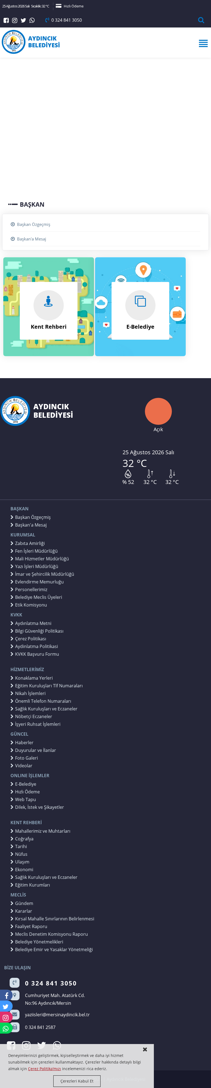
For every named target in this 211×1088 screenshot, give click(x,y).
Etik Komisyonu (31, 605)
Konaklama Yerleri (34, 678)
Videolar (23, 766)
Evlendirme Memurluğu (39, 582)
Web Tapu (25, 799)
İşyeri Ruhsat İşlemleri (37, 724)
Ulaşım (22, 862)
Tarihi (21, 846)
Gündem (24, 903)
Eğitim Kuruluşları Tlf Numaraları (49, 686)
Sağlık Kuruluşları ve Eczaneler (46, 709)
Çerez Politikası (30, 639)
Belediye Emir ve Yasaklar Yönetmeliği (54, 949)
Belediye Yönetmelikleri (39, 942)
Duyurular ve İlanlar (35, 750)
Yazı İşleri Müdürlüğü (36, 566)
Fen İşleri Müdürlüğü (36, 551)
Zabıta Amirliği (30, 543)
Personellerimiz (31, 589)
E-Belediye (25, 784)
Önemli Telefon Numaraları (43, 701)
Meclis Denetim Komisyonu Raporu (51, 934)
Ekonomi (24, 869)
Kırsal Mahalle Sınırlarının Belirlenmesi (54, 919)
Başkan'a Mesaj (31, 239)
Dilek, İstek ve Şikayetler (39, 807)
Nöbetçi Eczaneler (33, 716)
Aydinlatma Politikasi (36, 646)
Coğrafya (24, 839)
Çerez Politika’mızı (44, 1068)
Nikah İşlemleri (30, 693)
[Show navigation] (105, 44)
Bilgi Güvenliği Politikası (39, 631)
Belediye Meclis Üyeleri (38, 597)
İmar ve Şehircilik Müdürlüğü (44, 574)
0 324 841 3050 (66, 20)
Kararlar (23, 911)
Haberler (24, 743)
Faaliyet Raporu (31, 926)
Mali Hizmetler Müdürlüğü (42, 559)
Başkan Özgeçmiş (33, 224)
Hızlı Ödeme (74, 6)
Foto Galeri (26, 758)
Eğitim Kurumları (32, 885)
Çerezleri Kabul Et (76, 1081)
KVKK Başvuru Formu (37, 654)
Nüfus (21, 854)
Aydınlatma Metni (33, 623)
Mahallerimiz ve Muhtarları (42, 831)
